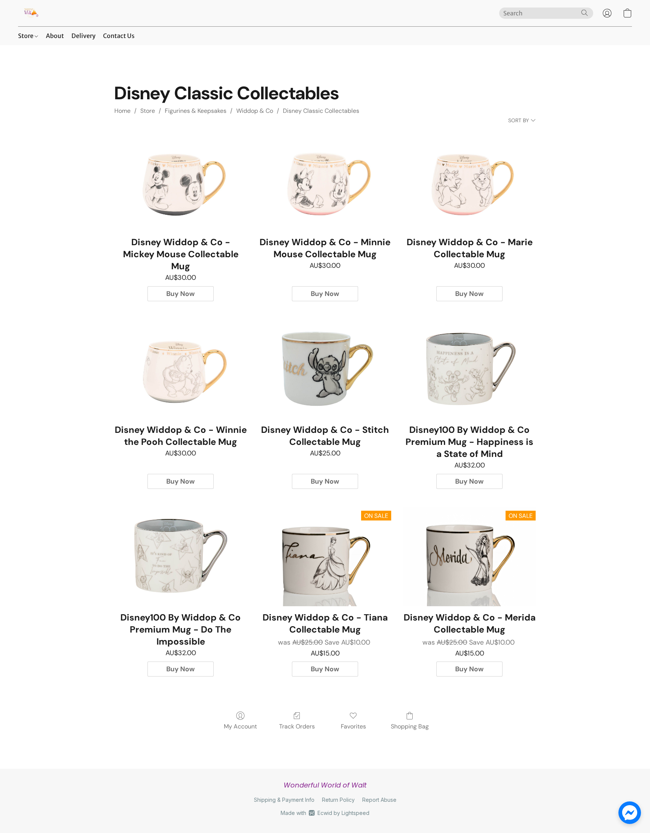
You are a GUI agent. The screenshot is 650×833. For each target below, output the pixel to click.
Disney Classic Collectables (321, 111)
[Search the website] (584, 13)
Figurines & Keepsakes (195, 111)
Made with (325, 813)
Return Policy (338, 800)
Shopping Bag (410, 726)
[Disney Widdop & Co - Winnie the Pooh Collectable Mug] (180, 369)
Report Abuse (379, 800)
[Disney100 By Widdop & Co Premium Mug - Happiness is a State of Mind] (469, 369)
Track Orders (297, 726)
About (55, 35)
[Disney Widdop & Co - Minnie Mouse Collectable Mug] (325, 181)
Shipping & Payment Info (284, 800)
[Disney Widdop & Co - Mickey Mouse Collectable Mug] (180, 181)
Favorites (353, 726)
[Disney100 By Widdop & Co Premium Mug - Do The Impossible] (180, 556)
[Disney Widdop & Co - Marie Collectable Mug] (469, 181)
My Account (240, 726)
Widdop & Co (254, 111)
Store (26, 35)
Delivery (83, 35)
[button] (30, 13)
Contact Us (119, 35)
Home (122, 111)
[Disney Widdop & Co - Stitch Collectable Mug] (325, 369)
